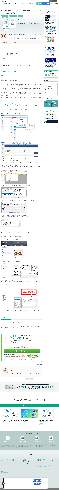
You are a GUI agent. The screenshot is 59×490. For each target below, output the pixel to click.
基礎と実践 (25, 359)
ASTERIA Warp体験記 (5, 15)
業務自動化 (14, 464)
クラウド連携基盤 (14, 465)
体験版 (39, 3)
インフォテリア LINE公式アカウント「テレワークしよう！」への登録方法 (21, 38)
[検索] (58, 1)
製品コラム (46, 89)
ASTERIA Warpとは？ (5, 459)
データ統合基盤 (15, 463)
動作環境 (2, 465)
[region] (25, 483)
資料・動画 (55, 3)
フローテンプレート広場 (4, 462)
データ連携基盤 (16, 461)
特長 (1, 3)
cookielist (13, 483)
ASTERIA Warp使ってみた (13, 15)
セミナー (32, 3)
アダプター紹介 (21, 15)
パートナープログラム (52, 461)
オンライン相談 (39, 460)
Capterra (38, 469)
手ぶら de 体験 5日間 (27, 461)
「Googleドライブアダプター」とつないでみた (10, 53)
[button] (3, 483)
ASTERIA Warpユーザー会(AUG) (49, 91)
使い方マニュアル (30, 359)
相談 (46, 3)
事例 (5, 3)
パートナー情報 (51, 460)
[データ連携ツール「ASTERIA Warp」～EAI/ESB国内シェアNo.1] (3, 1)
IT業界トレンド (46, 92)
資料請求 (38, 461)
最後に (4, 58)
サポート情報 (50, 467)
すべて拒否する (37, 483)
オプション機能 (3, 461)
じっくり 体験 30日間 (28, 462)
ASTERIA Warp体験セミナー (26, 463)
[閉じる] (46, 480)
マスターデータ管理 (16, 462)
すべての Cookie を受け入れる (37, 481)
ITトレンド (38, 468)
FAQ (22, 3)
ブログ (18, 3)
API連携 (13, 460)
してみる (22, 351)
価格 (12, 3)
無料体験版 (24, 460)
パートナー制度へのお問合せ (53, 462)
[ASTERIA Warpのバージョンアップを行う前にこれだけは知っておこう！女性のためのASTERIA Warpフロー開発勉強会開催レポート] (32, 379)
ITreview (38, 467)
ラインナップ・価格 (4, 463)
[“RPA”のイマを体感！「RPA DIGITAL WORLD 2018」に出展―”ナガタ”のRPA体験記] (27, 379)
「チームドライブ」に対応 (8, 54)
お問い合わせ (39, 462)
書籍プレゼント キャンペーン (27, 465)
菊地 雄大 (7, 17)
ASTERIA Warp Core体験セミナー (27, 464)
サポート (25, 3)
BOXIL (38, 470)
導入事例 (2, 464)
